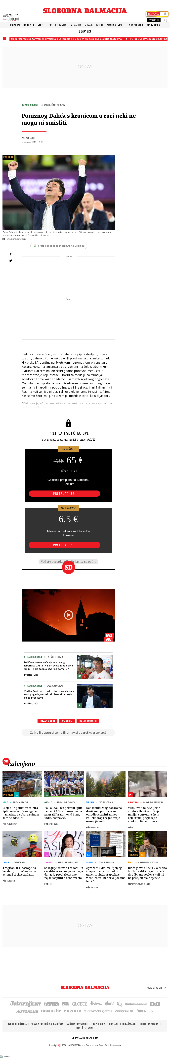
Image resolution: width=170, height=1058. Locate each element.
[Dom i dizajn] (155, 1003)
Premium (15, 25)
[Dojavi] (11, 17)
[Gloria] (109, 1003)
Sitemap (89, 1027)
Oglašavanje (129, 1024)
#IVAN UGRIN (47, 721)
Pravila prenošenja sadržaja (47, 1024)
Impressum (99, 1024)
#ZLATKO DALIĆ (88, 721)
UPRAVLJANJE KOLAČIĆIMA (85, 1038)
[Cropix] (72, 1011)
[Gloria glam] (120, 1003)
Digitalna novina (149, 1024)
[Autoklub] (27, 1011)
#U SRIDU (67, 721)
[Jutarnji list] (25, 1003)
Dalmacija (75, 25)
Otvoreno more (134, 25)
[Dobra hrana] (136, 1003)
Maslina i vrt (114, 25)
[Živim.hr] (96, 1003)
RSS (78, 1027)
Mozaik (89, 25)
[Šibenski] (145, 1011)
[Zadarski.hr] (124, 1011)
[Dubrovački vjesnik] (98, 1011)
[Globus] (80, 1003)
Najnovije (28, 25)
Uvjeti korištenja (17, 1024)
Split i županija (57, 25)
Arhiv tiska (153, 25)
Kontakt (113, 1024)
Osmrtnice (85, 32)
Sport (99, 25)
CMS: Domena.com (113, 1045)
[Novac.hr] (51, 1011)
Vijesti (41, 25)
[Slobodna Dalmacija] (85, 10)
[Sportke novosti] (65, 1003)
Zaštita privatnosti (78, 1024)
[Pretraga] (165, 20)
